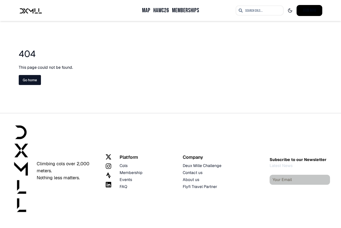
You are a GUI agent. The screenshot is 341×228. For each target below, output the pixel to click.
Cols (124, 165)
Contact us (192, 172)
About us (191, 179)
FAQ (123, 186)
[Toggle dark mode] (290, 10)
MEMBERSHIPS (185, 10)
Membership (131, 172)
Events (126, 179)
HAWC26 (161, 10)
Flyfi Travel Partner (200, 186)
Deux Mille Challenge (202, 165)
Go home (30, 80)
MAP (146, 10)
